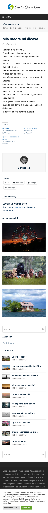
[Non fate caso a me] (24, 270)
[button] (6, 16)
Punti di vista (8, 343)
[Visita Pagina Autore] (24, 159)
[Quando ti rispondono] (24, 237)
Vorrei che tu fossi (30, 128)
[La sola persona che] (24, 303)
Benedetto (24, 167)
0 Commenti (10, 44)
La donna (5, 128)
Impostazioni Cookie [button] (11, 508)
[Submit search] (43, 329)
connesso (18, 207)
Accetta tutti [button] (26, 508)
